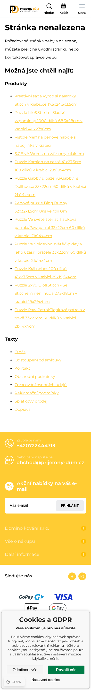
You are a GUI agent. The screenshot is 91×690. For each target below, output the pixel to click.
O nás (20, 352)
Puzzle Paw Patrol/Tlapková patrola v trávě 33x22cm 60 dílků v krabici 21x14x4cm (50, 318)
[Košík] (63, 9)
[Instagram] (82, 576)
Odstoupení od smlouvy (38, 360)
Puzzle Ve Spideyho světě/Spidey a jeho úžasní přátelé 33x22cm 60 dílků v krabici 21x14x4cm (50, 252)
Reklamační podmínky (37, 393)
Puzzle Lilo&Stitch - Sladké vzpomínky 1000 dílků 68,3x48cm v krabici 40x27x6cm (49, 120)
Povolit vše (66, 670)
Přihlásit (70, 505)
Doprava (23, 409)
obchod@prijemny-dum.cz (50, 462)
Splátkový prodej (31, 401)
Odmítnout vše (25, 670)
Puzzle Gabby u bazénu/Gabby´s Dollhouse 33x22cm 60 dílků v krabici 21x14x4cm (50, 186)
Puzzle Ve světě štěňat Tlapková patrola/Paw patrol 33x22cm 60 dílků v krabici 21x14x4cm (50, 227)
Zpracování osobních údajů (41, 384)
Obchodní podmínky (35, 376)
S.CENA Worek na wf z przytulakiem (49, 153)
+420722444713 (36, 445)
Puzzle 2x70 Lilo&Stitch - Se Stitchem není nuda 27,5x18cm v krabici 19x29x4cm (46, 293)
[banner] (24, 9)
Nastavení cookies (46, 680)
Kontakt (22, 368)
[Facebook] (72, 576)
